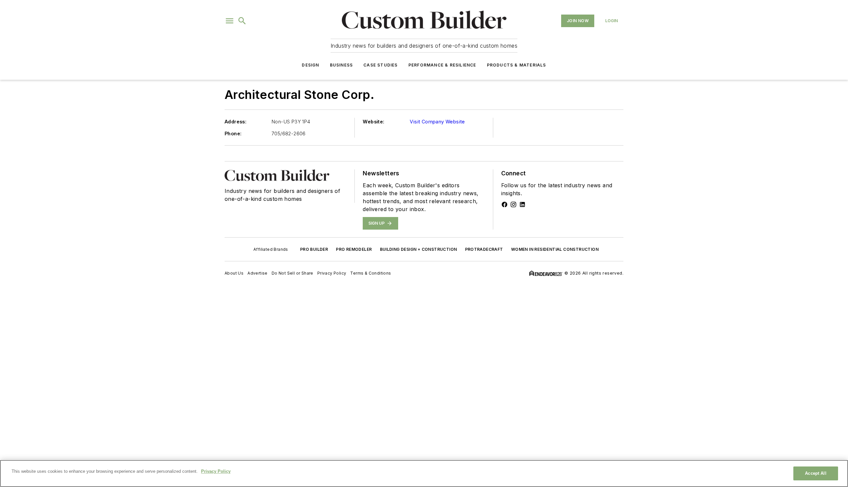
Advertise (257, 273)
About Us (234, 273)
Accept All (815, 473)
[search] (242, 21)
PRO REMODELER (354, 249)
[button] (230, 21)
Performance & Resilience (442, 65)
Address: (235, 121)
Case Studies (380, 65)
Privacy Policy (331, 273)
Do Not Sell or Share (292, 273)
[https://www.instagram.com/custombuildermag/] (513, 204)
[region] (424, 473)
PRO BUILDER (314, 249)
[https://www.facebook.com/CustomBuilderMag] (504, 204)
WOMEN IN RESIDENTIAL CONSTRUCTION (555, 249)
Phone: (233, 133)
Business (341, 65)
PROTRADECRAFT (484, 249)
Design (310, 65)
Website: (373, 121)
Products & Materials (516, 65)
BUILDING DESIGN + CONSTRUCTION (418, 249)
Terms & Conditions (370, 273)
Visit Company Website (437, 121)
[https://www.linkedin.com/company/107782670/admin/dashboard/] (522, 204)
